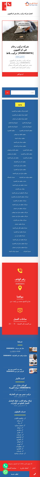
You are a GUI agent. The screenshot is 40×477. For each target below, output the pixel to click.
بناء (19, 423)
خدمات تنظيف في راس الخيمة (20, 185)
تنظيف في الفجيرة (27, 158)
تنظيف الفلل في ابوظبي (20, 134)
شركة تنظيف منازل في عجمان (19, 247)
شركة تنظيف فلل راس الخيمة (20, 228)
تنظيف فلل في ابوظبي (12, 150)
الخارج (19, 439)
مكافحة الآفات (18, 418)
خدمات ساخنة (18, 453)
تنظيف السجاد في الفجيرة (25, 130)
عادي (19, 432)
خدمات (19, 435)
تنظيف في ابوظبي (11, 154)
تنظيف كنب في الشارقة (20, 162)
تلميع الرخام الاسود (26, 123)
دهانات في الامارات (19, 189)
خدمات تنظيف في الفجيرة (19, 181)
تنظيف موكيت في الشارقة (25, 177)
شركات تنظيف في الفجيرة (19, 200)
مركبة (19, 421)
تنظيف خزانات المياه (20, 138)
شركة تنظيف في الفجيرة (20, 232)
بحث (7, 92)
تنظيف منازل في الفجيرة (20, 169)
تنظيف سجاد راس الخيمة (20, 142)
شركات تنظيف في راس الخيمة (19, 204)
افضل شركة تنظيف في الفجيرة (19, 115)
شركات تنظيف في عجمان (19, 208)
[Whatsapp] (5, 472)
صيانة (19, 428)
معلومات (19, 446)
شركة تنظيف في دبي (20, 236)
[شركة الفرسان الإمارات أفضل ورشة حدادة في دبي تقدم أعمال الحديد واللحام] (31, 3)
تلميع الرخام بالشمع (13, 126)
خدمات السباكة (11, 177)
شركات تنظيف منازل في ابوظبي (20, 212)
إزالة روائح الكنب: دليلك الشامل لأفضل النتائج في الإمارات (20, 402)
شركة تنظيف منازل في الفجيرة (19, 243)
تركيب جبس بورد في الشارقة (20, 394)
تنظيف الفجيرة (11, 130)
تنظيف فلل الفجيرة (27, 150)
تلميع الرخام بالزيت (26, 126)
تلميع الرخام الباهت (13, 123)
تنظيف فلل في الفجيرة (26, 154)
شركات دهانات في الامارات (19, 220)
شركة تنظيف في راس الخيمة (20, 239)
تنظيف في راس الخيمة (13, 158)
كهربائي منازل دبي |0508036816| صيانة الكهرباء (20, 386)
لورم (18, 444)
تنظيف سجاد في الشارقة (20, 146)
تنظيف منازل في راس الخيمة (20, 173)
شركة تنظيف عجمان (20, 224)
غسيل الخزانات (27, 251)
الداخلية (18, 437)
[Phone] (5, 466)
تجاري (19, 430)
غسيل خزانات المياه (14, 251)
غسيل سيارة (19, 425)
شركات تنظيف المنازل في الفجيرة (19, 197)
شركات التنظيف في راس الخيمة (20, 193)
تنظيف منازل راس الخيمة (20, 165)
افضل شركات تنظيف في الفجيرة (20, 111)
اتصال (19, 442)
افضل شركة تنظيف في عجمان (19, 119)
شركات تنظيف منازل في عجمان (20, 216)
